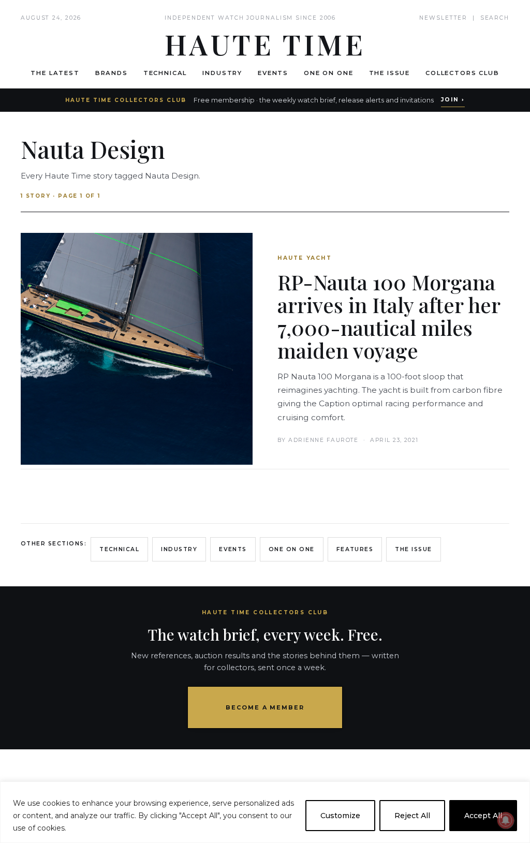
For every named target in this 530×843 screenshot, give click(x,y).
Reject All (412, 815)
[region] (265, 812)
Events (273, 73)
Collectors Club (462, 73)
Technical (165, 73)
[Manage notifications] (505, 820)
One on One (328, 73)
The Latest (55, 73)
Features (355, 549)
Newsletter (443, 17)
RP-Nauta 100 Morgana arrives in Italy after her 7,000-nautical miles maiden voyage (388, 316)
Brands (111, 73)
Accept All (483, 815)
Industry (222, 73)
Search (494, 17)
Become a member (265, 707)
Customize (340, 815)
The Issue (389, 73)
